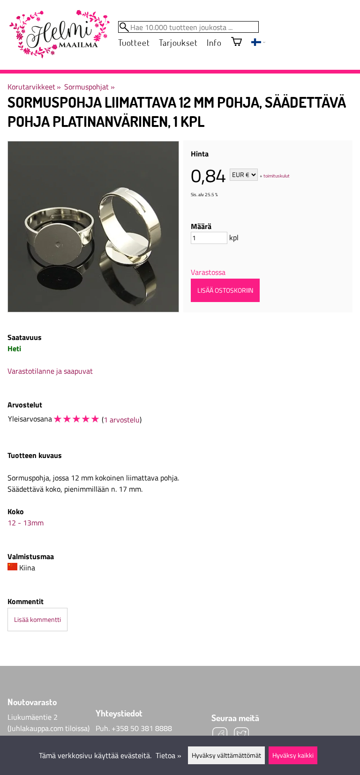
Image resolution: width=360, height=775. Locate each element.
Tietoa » (168, 755)
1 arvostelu (122, 419)
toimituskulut (276, 175)
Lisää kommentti (37, 619)
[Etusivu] (59, 34)
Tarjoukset (178, 42)
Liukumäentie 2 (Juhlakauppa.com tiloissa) (49, 722)
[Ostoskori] (236, 42)
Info (214, 42)
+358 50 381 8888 (142, 728)
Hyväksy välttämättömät (226, 755)
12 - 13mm (26, 522)
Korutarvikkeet (34, 86)
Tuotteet (134, 42)
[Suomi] (258, 43)
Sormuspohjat (89, 86)
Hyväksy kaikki (293, 755)
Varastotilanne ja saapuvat (50, 370)
